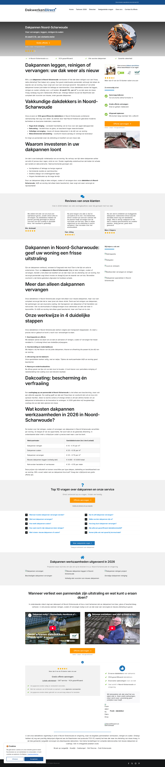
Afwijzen (15, 759)
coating (54, 304)
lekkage (53, 87)
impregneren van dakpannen (71, 304)
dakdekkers (79, 87)
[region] (25, 753)
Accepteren (34, 759)
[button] (52, 515)
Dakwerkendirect (41, 763)
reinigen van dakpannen (88, 301)
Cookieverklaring (33, 754)
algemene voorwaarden (73, 689)
